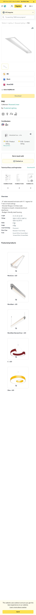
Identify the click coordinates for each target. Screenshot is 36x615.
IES (8, 74)
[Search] (3, 17)
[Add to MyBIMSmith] (16, 271)
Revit (8, 79)
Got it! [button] (18, 612)
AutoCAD (10, 84)
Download (18, 96)
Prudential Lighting (10, 108)
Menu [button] (2, 6)
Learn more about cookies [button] (18, 607)
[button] (11, 6)
